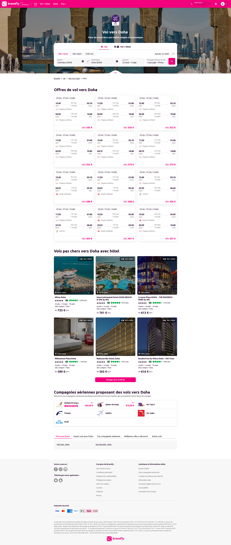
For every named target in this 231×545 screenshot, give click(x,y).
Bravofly (57, 78)
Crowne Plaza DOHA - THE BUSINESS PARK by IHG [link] (155, 298)
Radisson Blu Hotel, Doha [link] (108, 358)
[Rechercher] (171, 61)
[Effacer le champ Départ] (82, 61)
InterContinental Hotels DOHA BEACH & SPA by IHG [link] (114, 298)
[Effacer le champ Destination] (117, 61)
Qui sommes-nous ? (103, 469)
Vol (64, 78)
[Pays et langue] (215, 3)
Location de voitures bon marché (151, 476)
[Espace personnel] (224, 3)
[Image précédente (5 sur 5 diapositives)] (56, 275)
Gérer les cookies (102, 484)
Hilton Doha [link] (60, 297)
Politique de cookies (103, 480)
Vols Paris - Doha (63, 444)
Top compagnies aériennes (108, 436)
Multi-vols (89, 54)
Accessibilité (143, 488)
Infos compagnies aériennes (149, 472)
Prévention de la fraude (147, 492)
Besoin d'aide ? (144, 469)
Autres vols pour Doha (83, 436)
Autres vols (157, 436)
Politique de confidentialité (106, 476)
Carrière (99, 488)
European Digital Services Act (150, 484)
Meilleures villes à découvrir (136, 436)
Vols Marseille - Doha (103, 444)
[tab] (103, 47)
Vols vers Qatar (74, 78)
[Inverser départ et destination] (88, 61)
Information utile (145, 480)
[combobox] (71, 61)
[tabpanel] (115, 445)
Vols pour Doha (63, 436)
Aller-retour (63, 54)
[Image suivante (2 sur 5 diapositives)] (91, 275)
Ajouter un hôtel (162, 54)
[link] (74, 112)
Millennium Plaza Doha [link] (65, 358)
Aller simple (77, 54)
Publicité (99, 492)
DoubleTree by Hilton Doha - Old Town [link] (156, 358)
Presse (98, 495)
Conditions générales (104, 472)
